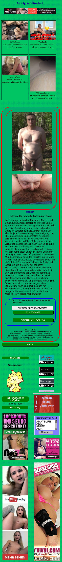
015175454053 (33, 312)
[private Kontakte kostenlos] (47, 434)
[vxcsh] (30, 13)
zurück (30, 344)
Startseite (15, 358)
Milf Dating (15, 407)
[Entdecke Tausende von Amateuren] (15, 559)
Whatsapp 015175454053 (33, 320)
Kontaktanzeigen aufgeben (15, 399)
